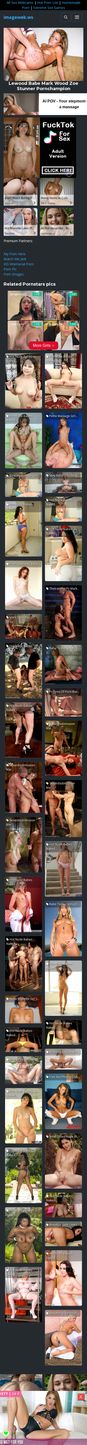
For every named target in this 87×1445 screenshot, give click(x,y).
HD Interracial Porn (19, 264)
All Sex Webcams (20, 2)
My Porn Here (14, 254)
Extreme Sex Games (49, 7)
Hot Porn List (47, 2)
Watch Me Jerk (15, 259)
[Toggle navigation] (77, 17)
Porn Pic (10, 269)
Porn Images (14, 274)
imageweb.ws (18, 17)
